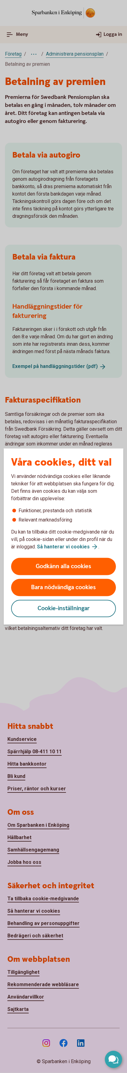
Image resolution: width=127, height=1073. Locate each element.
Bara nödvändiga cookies (63, 587)
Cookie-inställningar (64, 608)
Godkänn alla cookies (63, 566)
